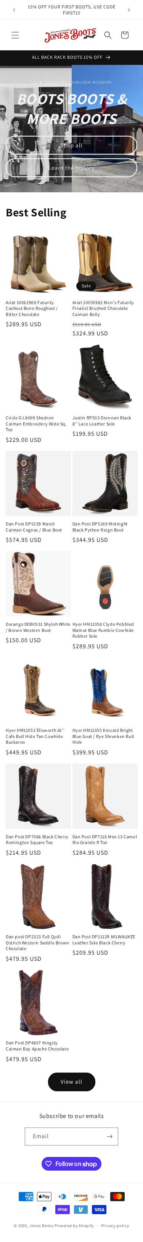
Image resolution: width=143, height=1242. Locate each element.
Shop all (71, 145)
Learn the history (71, 167)
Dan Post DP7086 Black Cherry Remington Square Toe (37, 840)
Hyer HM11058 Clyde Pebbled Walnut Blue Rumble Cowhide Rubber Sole (103, 630)
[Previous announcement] (14, 10)
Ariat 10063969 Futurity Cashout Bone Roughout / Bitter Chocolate (32, 308)
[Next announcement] (129, 10)
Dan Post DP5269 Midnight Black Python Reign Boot (100, 527)
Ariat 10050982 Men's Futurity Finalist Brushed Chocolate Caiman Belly (103, 308)
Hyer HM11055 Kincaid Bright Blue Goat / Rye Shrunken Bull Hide (103, 736)
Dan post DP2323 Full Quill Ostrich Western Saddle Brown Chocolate (37, 942)
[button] (15, 35)
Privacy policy (115, 1225)
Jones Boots (41, 1225)
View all (71, 1081)
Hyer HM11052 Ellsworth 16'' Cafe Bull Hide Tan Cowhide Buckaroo (35, 736)
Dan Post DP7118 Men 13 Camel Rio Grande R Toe (104, 840)
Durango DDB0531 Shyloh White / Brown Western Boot (38, 627)
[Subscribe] (109, 1136)
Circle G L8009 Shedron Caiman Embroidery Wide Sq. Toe (36, 423)
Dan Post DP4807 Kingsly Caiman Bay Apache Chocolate (37, 1046)
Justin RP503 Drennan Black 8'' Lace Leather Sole (102, 421)
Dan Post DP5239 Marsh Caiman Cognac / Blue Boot (34, 527)
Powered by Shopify (74, 1225)
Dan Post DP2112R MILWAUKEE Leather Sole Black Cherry (104, 940)
